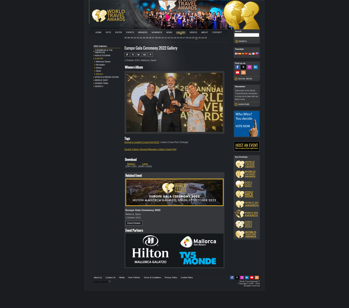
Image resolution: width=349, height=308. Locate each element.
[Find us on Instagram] (249, 67)
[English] (236, 54)
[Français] (253, 54)
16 (181, 38)
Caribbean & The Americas (104, 51)
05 (147, 38)
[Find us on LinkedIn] (255, 67)
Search (99, 86)
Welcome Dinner (103, 62)
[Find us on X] (243, 67)
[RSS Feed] (243, 73)
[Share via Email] (144, 55)
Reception (100, 65)
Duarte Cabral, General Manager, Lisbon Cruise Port (150, 149)
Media (122, 277)
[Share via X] (133, 55)
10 (163, 38)
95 (126, 38)
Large (145, 164)
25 (206, 38)
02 (138, 38)
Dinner (99, 68)
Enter (118, 32)
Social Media (245, 79)
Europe (99, 58)
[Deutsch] (250, 54)
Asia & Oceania (102, 55)
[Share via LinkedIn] (138, 55)
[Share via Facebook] (127, 55)
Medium (131, 164)
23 (199, 38)
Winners (142, 32)
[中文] (246, 54)
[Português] (243, 54)
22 (196, 38)
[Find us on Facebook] (237, 67)
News (169, 32)
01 (135, 38)
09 (160, 38)
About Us (98, 277)
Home (98, 32)
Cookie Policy (187, 277)
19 (190, 38)
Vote (108, 32)
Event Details (134, 223)
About (204, 32)
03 (141, 38)
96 (129, 38)
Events (130, 32)
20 (193, 38)
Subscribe (243, 104)
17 (184, 38)
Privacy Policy (171, 277)
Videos (193, 32)
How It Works (134, 277)
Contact (217, 32)
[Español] (239, 54)
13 (172, 38)
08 (156, 38)
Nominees (157, 32)
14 (175, 38)
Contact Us (111, 277)
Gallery (180, 32)
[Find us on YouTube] (237, 73)
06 (150, 38)
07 (153, 38)
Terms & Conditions (152, 277)
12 (169, 38)
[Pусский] (257, 54)
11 (166, 38)
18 (187, 38)
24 (203, 38)
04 (144, 38)
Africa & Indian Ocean (107, 77)
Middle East (101, 80)
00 (132, 38)
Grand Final (101, 83)
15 (178, 38)
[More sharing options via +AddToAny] (150, 55)
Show (98, 71)
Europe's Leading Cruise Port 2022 (142, 142)
